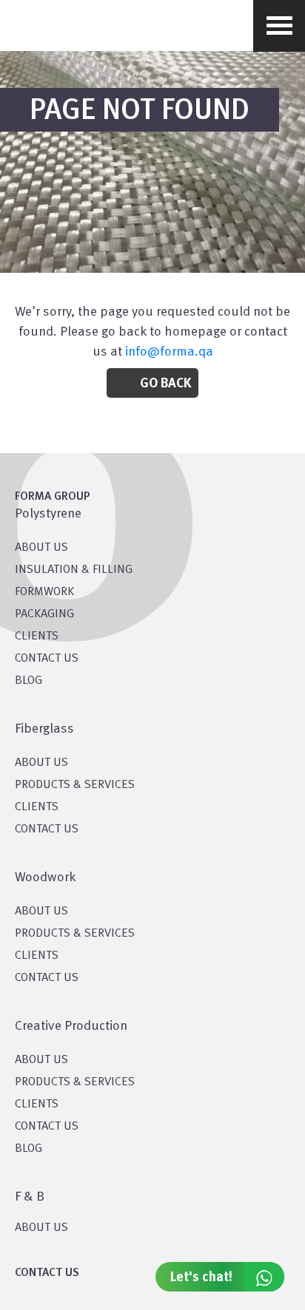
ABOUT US (41, 1228)
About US (41, 548)
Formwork (44, 592)
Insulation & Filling (74, 570)
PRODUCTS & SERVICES (75, 785)
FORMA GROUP (52, 497)
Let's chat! (201, 1277)
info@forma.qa (169, 352)
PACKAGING (44, 614)
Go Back (165, 383)
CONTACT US (46, 659)
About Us (41, 763)
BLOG (28, 681)
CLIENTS (36, 636)
